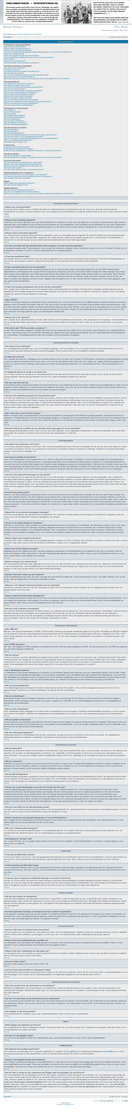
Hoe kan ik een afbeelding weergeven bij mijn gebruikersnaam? (26, 75)
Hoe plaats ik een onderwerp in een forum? (19, 83)
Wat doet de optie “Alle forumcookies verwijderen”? (22, 63)
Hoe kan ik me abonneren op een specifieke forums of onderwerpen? (28, 176)
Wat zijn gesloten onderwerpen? (15, 123)
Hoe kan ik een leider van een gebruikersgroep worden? (23, 137)
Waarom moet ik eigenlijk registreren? (17, 48)
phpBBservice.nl (113, 1051)
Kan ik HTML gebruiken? (12, 112)
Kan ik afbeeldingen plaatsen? (14, 115)
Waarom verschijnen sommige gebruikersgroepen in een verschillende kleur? (31, 138)
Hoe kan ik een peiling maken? (15, 89)
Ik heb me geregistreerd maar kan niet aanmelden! (21, 56)
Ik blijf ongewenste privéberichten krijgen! (18, 149)
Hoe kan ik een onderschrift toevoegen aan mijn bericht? (23, 87)
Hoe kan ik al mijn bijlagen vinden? (16, 185)
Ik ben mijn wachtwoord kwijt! (14, 54)
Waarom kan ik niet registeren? (15, 61)
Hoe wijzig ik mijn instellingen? (15, 68)
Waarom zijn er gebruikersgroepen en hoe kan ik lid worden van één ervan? (30, 135)
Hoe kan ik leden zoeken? (13, 168)
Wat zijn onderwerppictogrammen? (16, 124)
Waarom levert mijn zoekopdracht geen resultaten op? (23, 164)
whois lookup (62, 1077)
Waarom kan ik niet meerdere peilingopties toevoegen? (23, 91)
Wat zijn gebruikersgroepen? (14, 133)
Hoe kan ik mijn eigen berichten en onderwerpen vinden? (24, 169)
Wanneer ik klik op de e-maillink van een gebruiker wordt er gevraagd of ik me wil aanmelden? (37, 78)
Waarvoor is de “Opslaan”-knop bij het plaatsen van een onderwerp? (28, 101)
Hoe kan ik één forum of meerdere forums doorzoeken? (23, 162)
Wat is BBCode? (9, 110)
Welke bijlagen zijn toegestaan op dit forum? (19, 183)
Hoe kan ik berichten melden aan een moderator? (21, 100)
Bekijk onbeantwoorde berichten (13, 34)
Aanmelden (8, 27)
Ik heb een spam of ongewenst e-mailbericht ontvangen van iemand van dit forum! (32, 151)
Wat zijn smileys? (10, 114)
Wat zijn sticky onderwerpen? (14, 121)
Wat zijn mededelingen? (12, 119)
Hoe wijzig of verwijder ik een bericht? (17, 85)
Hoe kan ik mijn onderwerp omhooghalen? (19, 105)
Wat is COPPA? (9, 59)
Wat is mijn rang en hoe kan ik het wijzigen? (19, 77)
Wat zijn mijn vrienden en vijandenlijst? (17, 155)
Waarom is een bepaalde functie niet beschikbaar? (21, 192)
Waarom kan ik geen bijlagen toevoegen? (18, 96)
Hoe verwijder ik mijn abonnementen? (17, 178)
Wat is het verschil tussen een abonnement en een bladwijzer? (26, 174)
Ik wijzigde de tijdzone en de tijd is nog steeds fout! (21, 71)
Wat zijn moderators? (11, 131)
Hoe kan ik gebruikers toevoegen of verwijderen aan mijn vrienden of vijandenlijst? (33, 157)
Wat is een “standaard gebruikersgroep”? (18, 140)
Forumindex (7, 37)
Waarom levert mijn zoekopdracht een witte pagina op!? (23, 166)
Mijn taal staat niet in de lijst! (13, 73)
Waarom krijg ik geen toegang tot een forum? (19, 94)
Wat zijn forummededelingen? (14, 117)
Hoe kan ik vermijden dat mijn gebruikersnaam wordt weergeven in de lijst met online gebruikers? (38, 52)
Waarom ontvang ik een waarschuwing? (18, 98)
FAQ (118, 27)
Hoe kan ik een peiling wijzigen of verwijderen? (20, 92)
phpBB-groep (74, 1051)
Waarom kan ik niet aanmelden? (15, 47)
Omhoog (6, 216)
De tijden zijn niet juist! (12, 69)
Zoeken (125, 27)
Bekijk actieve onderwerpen (32, 34)
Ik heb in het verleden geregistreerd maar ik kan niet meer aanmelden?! (29, 57)
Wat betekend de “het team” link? (15, 142)
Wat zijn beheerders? (11, 129)
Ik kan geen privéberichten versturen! (17, 147)
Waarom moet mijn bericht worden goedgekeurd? (21, 103)
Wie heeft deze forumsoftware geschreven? (19, 190)
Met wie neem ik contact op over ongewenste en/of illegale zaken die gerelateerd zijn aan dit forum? (39, 193)
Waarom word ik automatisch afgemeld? (18, 50)
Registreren (19, 27)
